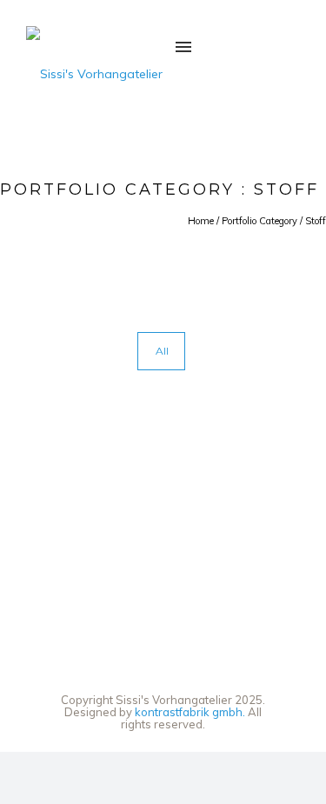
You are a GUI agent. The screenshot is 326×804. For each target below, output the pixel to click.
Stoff (315, 221)
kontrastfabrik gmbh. (190, 712)
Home (201, 221)
